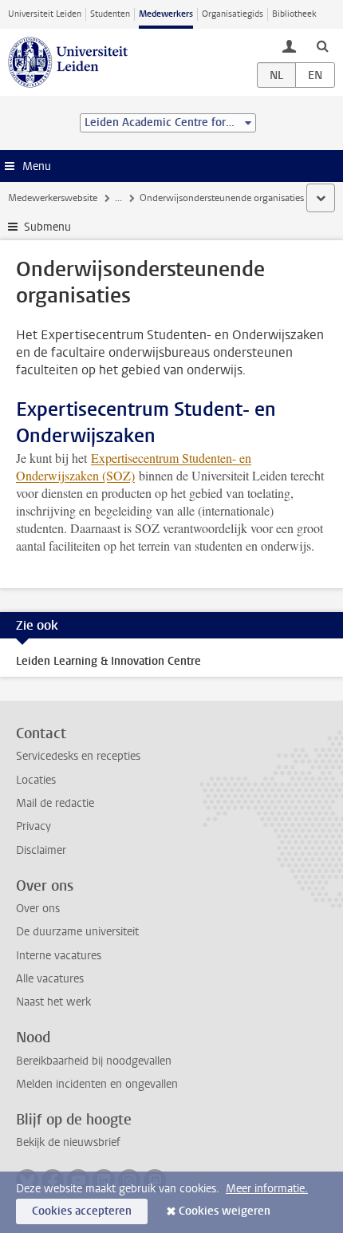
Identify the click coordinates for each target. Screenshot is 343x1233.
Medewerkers (166, 14)
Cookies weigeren (224, 1211)
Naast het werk (53, 1002)
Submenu (47, 227)
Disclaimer (41, 850)
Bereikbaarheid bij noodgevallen (94, 1061)
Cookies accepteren (82, 1211)
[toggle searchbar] (322, 45)
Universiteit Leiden (44, 14)
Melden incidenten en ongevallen (97, 1084)
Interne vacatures (58, 955)
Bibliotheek (294, 14)
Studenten (110, 14)
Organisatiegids (232, 14)
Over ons (38, 908)
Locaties (36, 780)
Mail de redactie (55, 803)
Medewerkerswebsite (52, 198)
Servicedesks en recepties (78, 756)
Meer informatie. (267, 1188)
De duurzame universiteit (77, 931)
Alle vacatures (50, 978)
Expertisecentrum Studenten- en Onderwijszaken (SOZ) (133, 466)
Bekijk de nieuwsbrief (68, 1142)
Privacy (33, 826)
